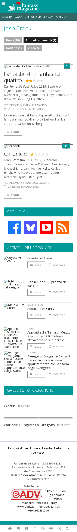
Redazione (61, 448)
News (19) (13, 40)
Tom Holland (32, 16)
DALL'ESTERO (35, 305)
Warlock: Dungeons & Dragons (29, 425)
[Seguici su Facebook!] (14, 227)
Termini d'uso (18, 448)
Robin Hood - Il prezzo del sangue (47, 284)
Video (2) (34, 48)
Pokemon (61, 16)
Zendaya (48, 16)
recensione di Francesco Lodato (27, 183)
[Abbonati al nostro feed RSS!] (62, 227)
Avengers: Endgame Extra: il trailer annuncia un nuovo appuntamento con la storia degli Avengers (48, 362)
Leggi (15, 132)
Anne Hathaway (12, 16)
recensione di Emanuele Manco (25, 105)
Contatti (39, 452)
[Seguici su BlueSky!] (30, 227)
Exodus (10, 406)
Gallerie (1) (14, 48)
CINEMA (31, 352)
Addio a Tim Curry (40, 308)
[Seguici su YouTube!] (46, 227)
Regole (47, 448)
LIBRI (30, 328)
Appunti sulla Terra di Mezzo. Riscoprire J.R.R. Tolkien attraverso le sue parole (49, 336)
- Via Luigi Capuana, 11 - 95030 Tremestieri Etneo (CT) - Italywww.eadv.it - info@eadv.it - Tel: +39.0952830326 (41, 500)
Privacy (35, 448)
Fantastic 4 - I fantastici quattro (32, 77)
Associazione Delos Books (38, 475)
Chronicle (15, 153)
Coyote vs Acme (39, 258)
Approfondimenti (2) (41, 40)
